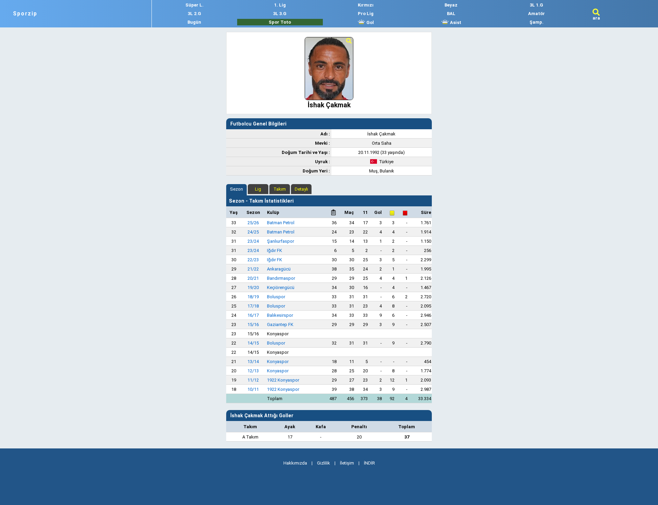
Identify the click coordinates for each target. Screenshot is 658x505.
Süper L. (194, 5)
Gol (369, 22)
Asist (455, 22)
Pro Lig (366, 13)
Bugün (194, 22)
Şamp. (536, 22)
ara (596, 18)
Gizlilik (323, 463)
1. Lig (280, 5)
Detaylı (301, 189)
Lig (258, 189)
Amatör (536, 13)
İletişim (347, 463)
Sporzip (25, 14)
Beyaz (451, 5)
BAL (451, 13)
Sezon (236, 189)
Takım (279, 189)
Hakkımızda (295, 463)
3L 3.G (280, 13)
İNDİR (369, 463)
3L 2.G (194, 13)
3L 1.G (536, 5)
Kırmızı (366, 5)
